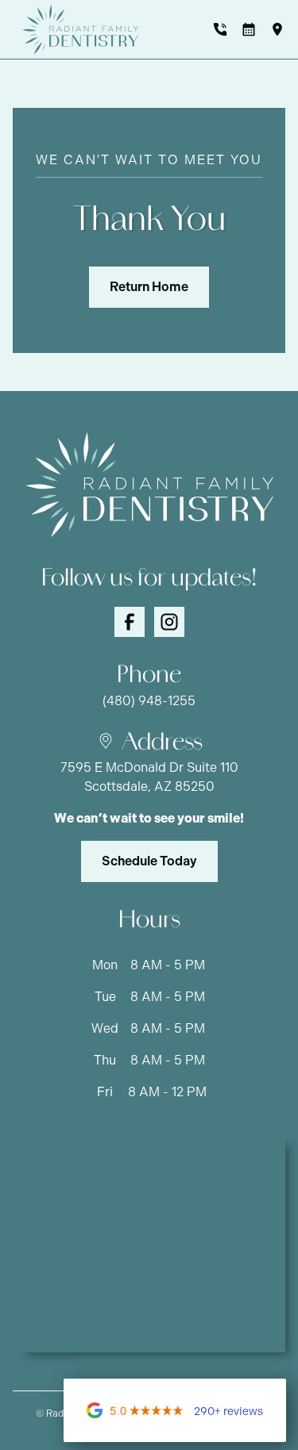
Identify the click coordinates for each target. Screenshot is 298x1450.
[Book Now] (249, 29)
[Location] (277, 29)
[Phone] (220, 29)
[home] (76, 29)
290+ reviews (228, 1411)
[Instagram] (169, 622)
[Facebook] (129, 622)
